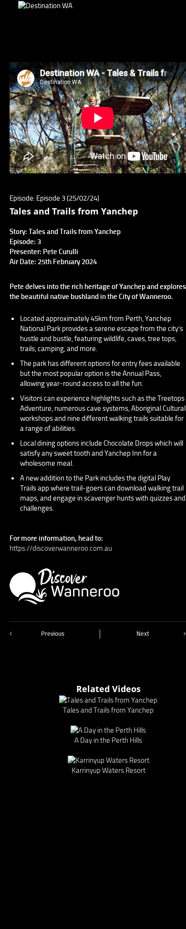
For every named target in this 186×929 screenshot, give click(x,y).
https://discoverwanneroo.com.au (61, 548)
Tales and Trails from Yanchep (108, 710)
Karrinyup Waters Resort (108, 770)
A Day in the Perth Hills (108, 740)
